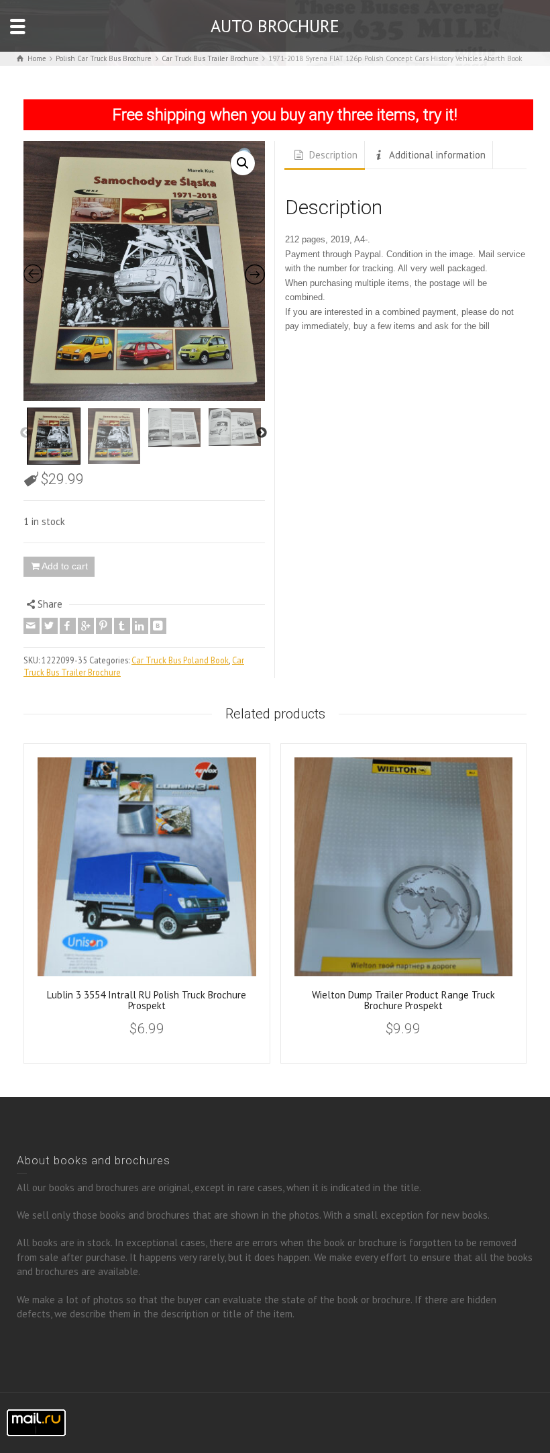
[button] (243, 163)
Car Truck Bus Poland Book (180, 660)
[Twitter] (50, 626)
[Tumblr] (122, 626)
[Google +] (86, 626)
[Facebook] (68, 626)
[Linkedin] (140, 626)
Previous (25, 433)
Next (261, 433)
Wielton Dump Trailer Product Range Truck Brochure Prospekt (403, 1000)
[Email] (31, 626)
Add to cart (65, 566)
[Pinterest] (104, 626)
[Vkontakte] (158, 626)
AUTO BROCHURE (275, 26)
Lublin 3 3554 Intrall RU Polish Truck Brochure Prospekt (146, 1000)
